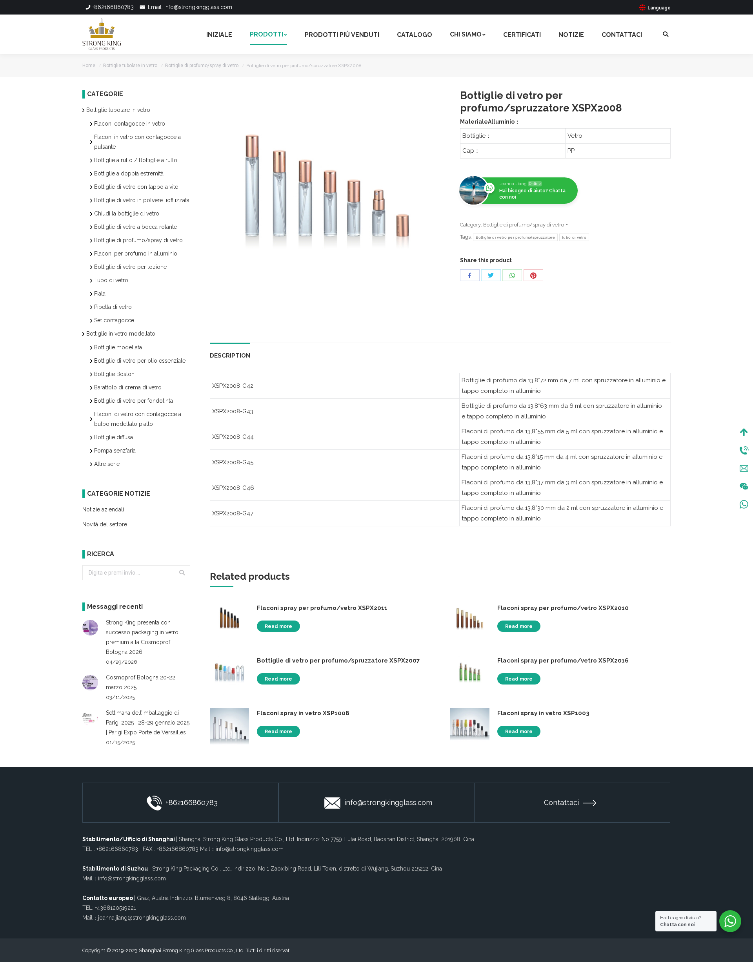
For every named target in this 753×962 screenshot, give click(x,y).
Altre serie (107, 464)
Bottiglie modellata (118, 347)
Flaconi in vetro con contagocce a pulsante (137, 142)
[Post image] (90, 627)
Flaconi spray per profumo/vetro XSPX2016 (563, 660)
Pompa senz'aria (115, 450)
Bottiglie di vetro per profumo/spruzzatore (515, 237)
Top (744, 432)
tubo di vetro (574, 237)
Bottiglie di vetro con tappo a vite (136, 187)
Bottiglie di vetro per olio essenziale (140, 361)
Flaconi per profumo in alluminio (135, 253)
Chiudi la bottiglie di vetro (126, 213)
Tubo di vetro (111, 280)
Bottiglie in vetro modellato (120, 333)
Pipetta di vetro (113, 307)
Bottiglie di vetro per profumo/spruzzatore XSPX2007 (338, 660)
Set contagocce (114, 320)
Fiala (99, 293)
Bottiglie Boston (114, 374)
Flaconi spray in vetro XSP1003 (543, 713)
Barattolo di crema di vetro (128, 387)
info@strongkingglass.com (388, 802)
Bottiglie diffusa (113, 437)
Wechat (744, 486)
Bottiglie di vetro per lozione (130, 267)
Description (230, 355)
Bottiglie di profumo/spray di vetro (201, 65)
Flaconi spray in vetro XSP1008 (303, 713)
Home (88, 65)
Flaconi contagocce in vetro (129, 123)
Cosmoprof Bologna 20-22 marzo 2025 (140, 682)
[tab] (230, 352)
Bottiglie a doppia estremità (129, 173)
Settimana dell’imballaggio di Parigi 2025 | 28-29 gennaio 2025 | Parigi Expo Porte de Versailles (147, 723)
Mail (744, 468)
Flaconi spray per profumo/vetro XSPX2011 (322, 608)
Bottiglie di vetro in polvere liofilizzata (141, 200)
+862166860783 (113, 7)
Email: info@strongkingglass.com (189, 7)
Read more (278, 626)
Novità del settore (104, 524)
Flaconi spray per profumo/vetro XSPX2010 (563, 608)
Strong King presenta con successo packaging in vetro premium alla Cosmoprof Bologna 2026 (142, 637)
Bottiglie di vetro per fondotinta (133, 401)
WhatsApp (744, 504)
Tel (744, 450)
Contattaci (561, 802)
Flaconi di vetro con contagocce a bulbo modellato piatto (137, 419)
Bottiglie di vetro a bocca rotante (135, 227)
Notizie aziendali (103, 509)
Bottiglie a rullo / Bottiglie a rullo (135, 160)
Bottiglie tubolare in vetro (130, 65)
